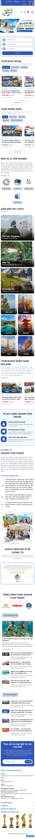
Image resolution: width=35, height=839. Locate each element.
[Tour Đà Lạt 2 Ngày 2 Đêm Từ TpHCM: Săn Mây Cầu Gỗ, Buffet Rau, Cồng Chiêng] (12, 131)
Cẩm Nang (16, 1)
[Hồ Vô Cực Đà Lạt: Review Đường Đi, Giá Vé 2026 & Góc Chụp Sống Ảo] (5, 654)
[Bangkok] (25, 304)
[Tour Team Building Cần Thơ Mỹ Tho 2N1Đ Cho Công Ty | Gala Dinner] (12, 388)
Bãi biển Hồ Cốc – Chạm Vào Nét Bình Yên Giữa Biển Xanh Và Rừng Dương (21, 663)
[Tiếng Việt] (30, 4)
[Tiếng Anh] (33, 4)
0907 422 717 (11, 786)
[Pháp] (8, 346)
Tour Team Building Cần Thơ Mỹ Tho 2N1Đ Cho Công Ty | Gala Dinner (11, 398)
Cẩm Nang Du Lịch (10, 615)
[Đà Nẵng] (25, 346)
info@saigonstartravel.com (7, 781)
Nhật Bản (26, 333)
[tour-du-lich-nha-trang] (17, 25)
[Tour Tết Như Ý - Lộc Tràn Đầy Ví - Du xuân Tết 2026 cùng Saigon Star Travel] (5, 730)
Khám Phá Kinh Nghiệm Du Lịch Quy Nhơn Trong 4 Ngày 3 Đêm (21, 672)
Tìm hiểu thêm (6, 649)
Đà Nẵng (26, 354)
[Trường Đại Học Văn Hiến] (29, 605)
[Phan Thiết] (8, 304)
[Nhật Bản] (25, 325)
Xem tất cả (17, 102)
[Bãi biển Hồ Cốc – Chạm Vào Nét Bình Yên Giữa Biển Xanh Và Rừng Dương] (5, 663)
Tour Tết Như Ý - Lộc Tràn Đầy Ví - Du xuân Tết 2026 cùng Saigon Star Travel (21, 730)
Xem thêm (4, 175)
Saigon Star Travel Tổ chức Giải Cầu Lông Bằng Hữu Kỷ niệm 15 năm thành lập (22, 702)
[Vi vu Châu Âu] (16, 280)
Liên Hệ (25, 4)
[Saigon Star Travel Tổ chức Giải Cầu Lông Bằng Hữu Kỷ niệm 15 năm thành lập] (5, 702)
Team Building (6, 188)
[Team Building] (6, 182)
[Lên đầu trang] (33, 831)
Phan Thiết (9, 312)
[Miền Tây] (16, 254)
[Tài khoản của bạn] (25, 12)
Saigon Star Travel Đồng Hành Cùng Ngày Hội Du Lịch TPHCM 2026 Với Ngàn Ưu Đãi (22, 720)
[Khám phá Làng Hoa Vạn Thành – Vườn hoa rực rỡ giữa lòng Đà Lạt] (5, 682)
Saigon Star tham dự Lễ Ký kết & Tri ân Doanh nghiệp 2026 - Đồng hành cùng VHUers (22, 711)
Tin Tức (23, 1)
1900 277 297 (4, 786)
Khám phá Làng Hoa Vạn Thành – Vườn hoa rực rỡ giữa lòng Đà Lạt (21, 681)
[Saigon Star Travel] (6, 605)
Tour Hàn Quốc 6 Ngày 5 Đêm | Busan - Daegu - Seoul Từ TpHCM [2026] (12, 92)
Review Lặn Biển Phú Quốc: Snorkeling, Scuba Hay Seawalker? (17, 639)
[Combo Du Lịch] (29, 182)
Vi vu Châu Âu (8, 289)
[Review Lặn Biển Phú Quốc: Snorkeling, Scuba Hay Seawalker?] (17, 629)
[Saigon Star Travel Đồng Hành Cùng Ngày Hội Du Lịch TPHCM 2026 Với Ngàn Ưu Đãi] (5, 721)
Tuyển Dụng (30, 1)
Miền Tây (6, 262)
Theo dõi (28, 761)
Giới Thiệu (9, 1)
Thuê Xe (17, 188)
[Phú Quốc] (8, 325)
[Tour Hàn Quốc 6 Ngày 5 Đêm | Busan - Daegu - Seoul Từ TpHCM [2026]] (12, 81)
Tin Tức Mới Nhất (10, 695)
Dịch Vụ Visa (17, 202)
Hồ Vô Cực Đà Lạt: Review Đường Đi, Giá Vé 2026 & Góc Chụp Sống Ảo (22, 653)
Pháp (8, 354)
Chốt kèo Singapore (10, 236)
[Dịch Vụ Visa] (17, 196)
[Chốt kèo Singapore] (16, 227)
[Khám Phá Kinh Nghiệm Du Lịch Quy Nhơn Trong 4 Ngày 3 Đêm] (5, 672)
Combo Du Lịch (29, 188)
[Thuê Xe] (17, 182)
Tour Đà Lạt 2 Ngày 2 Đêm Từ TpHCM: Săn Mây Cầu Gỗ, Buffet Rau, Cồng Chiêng (11, 141)
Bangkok (26, 312)
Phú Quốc (9, 333)
